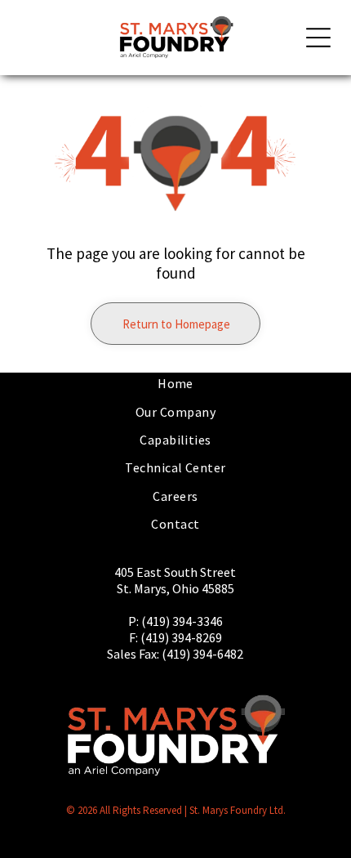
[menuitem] (175, 383)
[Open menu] (318, 37)
